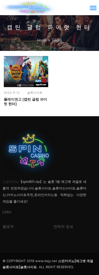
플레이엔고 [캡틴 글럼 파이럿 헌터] (25, 101)
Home (42, 40)
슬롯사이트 (34, 92)
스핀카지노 (11, 182)
